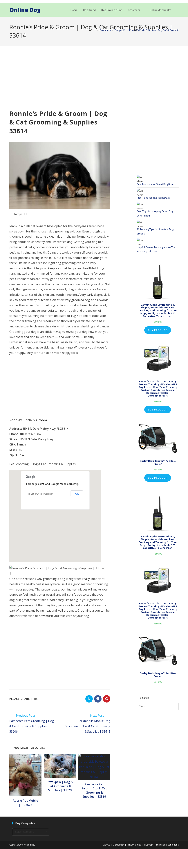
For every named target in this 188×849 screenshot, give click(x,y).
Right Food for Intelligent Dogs (153, 197)
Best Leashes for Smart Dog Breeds (156, 184)
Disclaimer (118, 844)
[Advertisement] (59, 82)
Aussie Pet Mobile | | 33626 (25, 803)
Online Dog (25, 10)
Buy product (157, 330)
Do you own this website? (40, 494)
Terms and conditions (167, 844)
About (106, 844)
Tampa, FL (20, 214)
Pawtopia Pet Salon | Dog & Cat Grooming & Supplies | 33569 (94, 790)
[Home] (95, 30)
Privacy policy (134, 844)
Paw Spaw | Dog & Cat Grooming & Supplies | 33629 (60, 786)
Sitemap (148, 844)
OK (77, 493)
